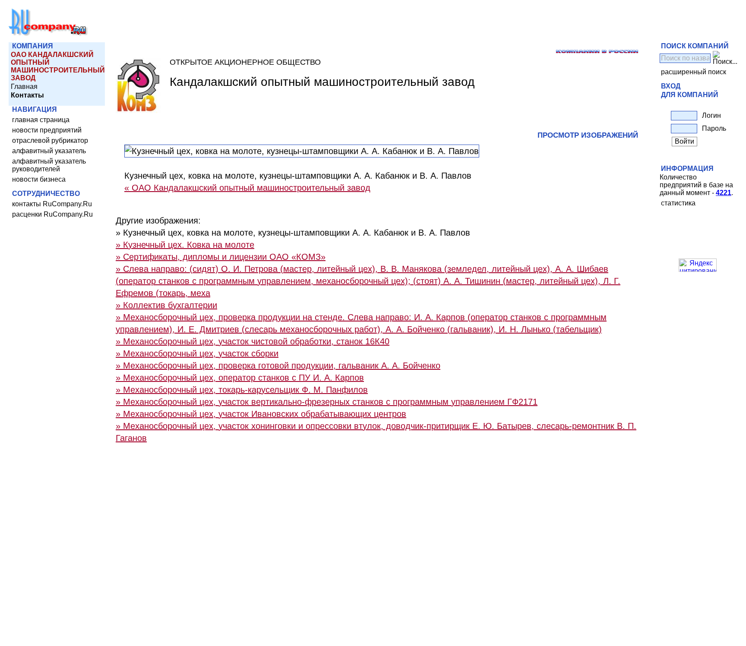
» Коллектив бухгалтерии (166, 305)
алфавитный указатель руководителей (49, 165)
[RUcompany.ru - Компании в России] (48, 34)
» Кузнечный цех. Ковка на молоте (185, 244)
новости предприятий (47, 130)
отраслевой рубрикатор (50, 140)
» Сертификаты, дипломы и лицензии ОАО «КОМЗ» (221, 257)
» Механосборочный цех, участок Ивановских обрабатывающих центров (261, 414)
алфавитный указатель (49, 150)
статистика (678, 203)
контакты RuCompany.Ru (52, 204)
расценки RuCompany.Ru (52, 214)
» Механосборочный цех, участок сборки (197, 353)
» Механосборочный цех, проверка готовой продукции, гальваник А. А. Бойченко (278, 365)
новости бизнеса (39, 179)
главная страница (41, 119)
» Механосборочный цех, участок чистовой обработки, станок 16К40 (252, 341)
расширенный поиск (693, 72)
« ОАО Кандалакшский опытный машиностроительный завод (247, 187)
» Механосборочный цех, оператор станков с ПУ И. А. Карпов (240, 377)
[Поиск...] (725, 58)
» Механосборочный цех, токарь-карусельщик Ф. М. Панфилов (242, 389)
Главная (24, 86)
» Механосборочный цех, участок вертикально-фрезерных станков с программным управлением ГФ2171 (326, 402)
